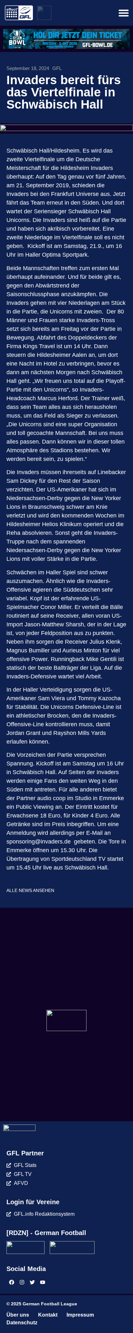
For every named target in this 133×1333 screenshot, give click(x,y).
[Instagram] (22, 1282)
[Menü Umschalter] (123, 12)
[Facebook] (11, 1282)
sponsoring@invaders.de (38, 841)
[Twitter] (32, 1282)
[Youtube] (42, 1282)
